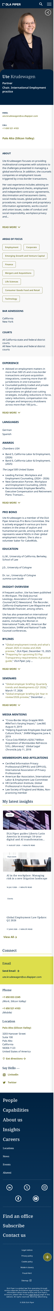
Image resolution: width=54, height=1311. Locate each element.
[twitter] (27, 1187)
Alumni (7, 1172)
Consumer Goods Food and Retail (22, 290)
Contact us (14, 1235)
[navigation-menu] (49, 4)
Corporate (31, 247)
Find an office (18, 1216)
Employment (11, 247)
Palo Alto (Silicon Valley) (18, 138)
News (6, 1156)
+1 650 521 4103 (10, 128)
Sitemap (24, 1280)
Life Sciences (11, 281)
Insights (11, 1129)
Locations (8, 1148)
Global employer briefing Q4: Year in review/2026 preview (26, 695)
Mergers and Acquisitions (18, 273)
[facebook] (18, 1199)
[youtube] (36, 1199)
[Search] (41, 4)
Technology (11, 298)
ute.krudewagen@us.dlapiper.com (20, 116)
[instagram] (45, 1187)
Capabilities (16, 1110)
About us (12, 1120)
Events (6, 1164)
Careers (11, 1139)
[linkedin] (9, 1187)
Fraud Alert (27, 1273)
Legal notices (27, 1250)
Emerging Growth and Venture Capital (25, 255)
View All (8, 937)
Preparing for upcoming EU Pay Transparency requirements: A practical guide (27, 658)
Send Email (9, 970)
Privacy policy (27, 1256)
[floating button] (47, 1257)
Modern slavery (27, 1267)
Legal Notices (33, 1295)
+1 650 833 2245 (11, 997)
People (10, 1100)
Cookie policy (27, 1261)
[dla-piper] (11, 4)
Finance (9, 264)
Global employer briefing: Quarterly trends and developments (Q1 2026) (26, 685)
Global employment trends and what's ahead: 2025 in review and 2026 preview (27, 648)
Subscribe (13, 1226)
